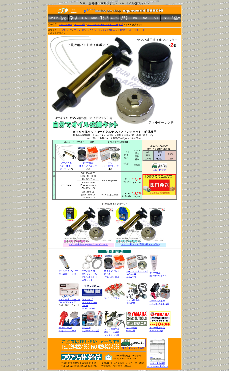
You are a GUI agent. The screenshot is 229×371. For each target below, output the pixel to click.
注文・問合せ (159, 170)
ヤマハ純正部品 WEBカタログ (157, 329)
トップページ (65, 24)
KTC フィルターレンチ (110, 164)
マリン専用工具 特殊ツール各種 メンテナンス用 (111, 332)
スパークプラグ (111, 298)
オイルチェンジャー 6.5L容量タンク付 (68, 272)
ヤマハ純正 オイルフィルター (88, 164)
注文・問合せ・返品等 (133, 348)
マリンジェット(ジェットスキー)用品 (105, 24)
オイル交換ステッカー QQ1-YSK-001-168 (69, 301)
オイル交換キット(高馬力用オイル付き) (140, 244)
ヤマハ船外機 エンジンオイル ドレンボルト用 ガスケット (89, 275)
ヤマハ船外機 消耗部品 (132, 302)
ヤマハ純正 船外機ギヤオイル (158, 274)
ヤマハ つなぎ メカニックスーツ (67, 329)
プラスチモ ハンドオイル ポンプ (66, 166)
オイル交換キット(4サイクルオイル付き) (88, 244)
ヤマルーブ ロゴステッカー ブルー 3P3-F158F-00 (89, 304)
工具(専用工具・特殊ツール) (131, 30)
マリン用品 (79, 24)
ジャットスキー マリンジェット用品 (159, 302)
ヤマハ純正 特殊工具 (131, 329)
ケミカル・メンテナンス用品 (101, 30)
